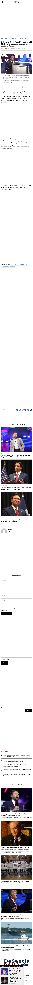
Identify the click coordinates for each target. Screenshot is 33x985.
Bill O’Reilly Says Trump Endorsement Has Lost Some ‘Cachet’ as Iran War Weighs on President (16, 760)
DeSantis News (5, 38)
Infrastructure (17, 414)
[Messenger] (20, 410)
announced (18, 87)
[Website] (9, 532)
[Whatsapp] (28, 410)
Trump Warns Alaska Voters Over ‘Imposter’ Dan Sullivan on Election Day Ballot (17, 770)
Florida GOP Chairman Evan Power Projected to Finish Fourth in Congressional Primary (16, 765)
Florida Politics (14, 38)
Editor (7, 48)
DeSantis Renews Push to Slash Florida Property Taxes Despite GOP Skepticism (16, 488)
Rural (25, 414)
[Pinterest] (25, 410)
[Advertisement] (16, 21)
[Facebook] (17, 410)
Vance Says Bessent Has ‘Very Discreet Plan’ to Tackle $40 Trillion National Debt (17, 755)
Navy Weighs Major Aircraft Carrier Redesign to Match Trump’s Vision (16, 775)
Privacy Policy (23, 980)
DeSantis (7, 414)
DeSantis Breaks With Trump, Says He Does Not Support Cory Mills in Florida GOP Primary (16, 456)
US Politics (23, 38)
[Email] (31, 410)
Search (3, 708)
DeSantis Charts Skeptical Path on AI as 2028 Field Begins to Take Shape (15, 520)
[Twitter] (23, 410)
